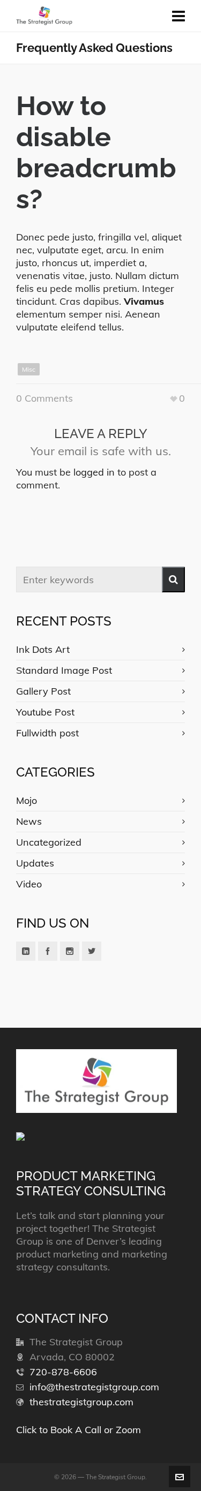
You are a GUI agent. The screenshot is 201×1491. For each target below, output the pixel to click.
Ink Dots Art (43, 649)
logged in (94, 472)
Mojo (26, 800)
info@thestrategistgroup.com (94, 1387)
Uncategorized (48, 842)
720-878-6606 (63, 1372)
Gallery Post (43, 691)
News (29, 821)
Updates (35, 863)
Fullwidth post (47, 733)
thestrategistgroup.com (81, 1402)
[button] (173, 579)
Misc (28, 369)
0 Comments (44, 398)
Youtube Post (45, 712)
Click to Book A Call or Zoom (78, 1430)
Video (29, 884)
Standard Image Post (64, 670)
